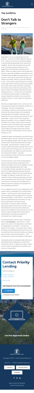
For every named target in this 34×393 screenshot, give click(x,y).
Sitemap (17, 372)
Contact (9, 367)
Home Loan (25, 27)
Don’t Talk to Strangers (11, 21)
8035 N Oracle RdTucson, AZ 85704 (8, 276)
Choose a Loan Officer (11, 295)
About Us (7, 363)
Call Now (9, 291)
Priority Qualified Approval (21, 363)
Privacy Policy (22, 367)
